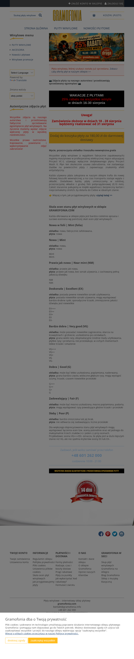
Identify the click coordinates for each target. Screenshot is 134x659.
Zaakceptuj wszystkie (43, 640)
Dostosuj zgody (16, 640)
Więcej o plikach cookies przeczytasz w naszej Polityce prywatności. (42, 633)
